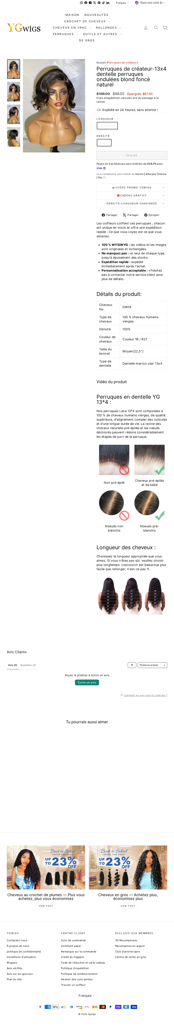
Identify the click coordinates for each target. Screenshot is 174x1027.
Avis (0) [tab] (12, 665)
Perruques (64, 34)
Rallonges (107, 27)
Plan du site (14, 979)
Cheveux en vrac (70, 27)
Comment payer (71, 946)
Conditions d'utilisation (21, 957)
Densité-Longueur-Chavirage (132, 203)
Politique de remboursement (79, 973)
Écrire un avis (87, 682)
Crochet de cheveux (85, 21)
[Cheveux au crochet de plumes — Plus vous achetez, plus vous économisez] (46, 867)
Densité (103, 135)
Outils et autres (101, 34)
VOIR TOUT (46, 906)
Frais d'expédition (108, 98)
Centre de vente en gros (130, 957)
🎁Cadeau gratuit (132, 195)
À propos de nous (18, 946)
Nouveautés (96, 15)
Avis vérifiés (14, 968)
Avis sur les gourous (20, 973)
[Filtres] (132, 665)
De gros (87, 40)
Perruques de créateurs (123, 62)
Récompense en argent (130, 946)
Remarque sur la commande (79, 951)
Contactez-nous (17, 940)
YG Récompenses (126, 940)
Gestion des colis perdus (77, 979)
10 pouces (107, 125)
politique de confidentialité (24, 951)
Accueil (101, 62)
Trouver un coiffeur (73, 985)
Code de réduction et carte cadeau (83, 962)
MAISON (72, 15)
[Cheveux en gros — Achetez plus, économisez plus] (128, 867)
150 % (104, 142)
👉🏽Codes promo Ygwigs (132, 187)
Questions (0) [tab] (28, 665)
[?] (104, 177)
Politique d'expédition (75, 968)
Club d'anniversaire (127, 951)
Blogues (12, 962)
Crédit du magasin (72, 957)
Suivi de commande (73, 940)
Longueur (105, 118)
